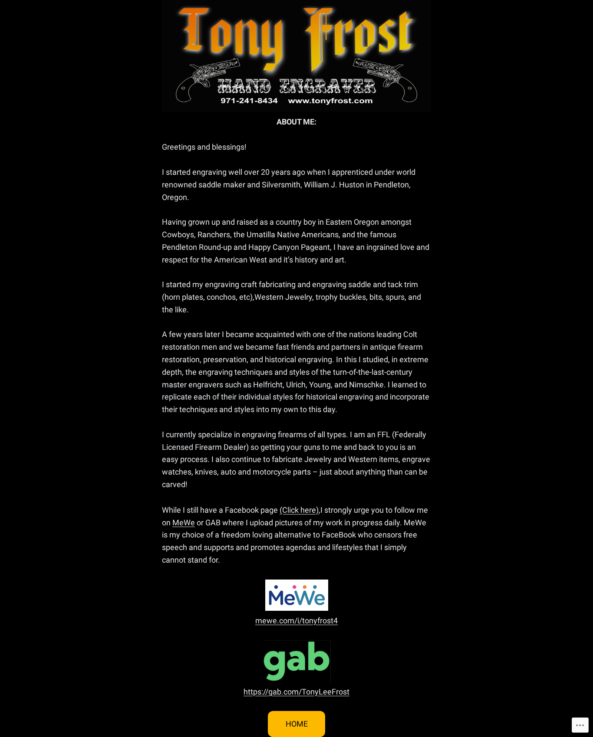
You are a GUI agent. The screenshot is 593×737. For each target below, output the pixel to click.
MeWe (183, 522)
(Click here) (299, 509)
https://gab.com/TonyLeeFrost (296, 691)
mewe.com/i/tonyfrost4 (296, 620)
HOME (297, 723)
